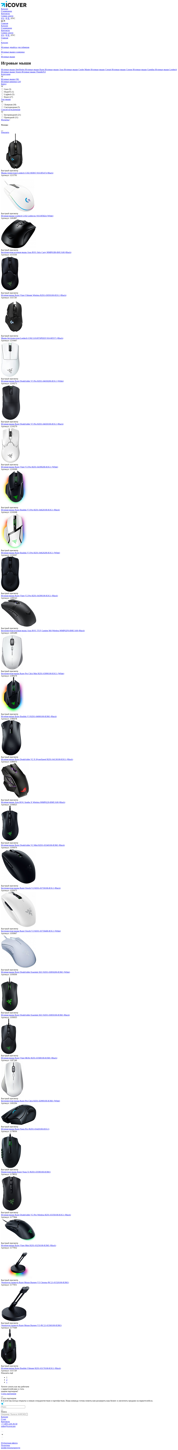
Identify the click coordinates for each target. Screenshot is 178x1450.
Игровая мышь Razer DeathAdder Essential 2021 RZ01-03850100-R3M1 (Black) (35, 1015)
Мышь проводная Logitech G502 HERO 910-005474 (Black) (27, 173)
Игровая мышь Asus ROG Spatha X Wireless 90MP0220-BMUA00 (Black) (33, 802)
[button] (89, 75)
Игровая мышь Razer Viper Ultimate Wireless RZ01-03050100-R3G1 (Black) (33, 295)
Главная (4, 23)
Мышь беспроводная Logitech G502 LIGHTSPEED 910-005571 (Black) (32, 338)
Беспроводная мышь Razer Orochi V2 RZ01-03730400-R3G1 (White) (31, 931)
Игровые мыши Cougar (122, 69)
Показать (5, 132)
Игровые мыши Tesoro (11, 72)
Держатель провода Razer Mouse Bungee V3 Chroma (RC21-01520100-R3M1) (35, 1282)
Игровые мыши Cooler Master (77, 69)
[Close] (2, 130)
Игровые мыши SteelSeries (13, 69)
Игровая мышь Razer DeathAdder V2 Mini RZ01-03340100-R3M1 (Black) (33, 845)
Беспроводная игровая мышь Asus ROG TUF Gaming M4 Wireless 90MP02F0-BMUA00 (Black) (43, 630)
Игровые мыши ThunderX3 (34, 72)
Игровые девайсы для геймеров (15, 47)
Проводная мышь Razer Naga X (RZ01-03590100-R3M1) (26, 1172)
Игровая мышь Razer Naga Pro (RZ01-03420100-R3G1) (25, 1129)
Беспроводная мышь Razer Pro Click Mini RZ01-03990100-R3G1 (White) (32, 673)
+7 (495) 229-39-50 (9, 1424)
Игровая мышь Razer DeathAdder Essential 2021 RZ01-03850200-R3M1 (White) (35, 972)
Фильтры (5, 120)
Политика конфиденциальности (10, 1446)
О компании (6, 11)
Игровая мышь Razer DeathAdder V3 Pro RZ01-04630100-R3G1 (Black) (32, 424)
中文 (7, 18)
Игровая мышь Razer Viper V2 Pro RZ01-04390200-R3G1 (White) (29, 467)
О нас (3, 1419)
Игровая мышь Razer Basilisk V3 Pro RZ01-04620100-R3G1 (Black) (30, 510)
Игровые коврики (11, 81)
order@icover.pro (8, 1426)
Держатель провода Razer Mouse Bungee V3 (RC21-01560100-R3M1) (31, 1325)
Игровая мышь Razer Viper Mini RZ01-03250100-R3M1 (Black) (28, 1245)
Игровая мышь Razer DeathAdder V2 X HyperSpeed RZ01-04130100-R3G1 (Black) (37, 759)
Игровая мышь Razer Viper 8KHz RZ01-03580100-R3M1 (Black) (29, 1058)
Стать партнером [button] (8, 1394)
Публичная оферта (9, 1443)
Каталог (4, 9)
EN (2, 18)
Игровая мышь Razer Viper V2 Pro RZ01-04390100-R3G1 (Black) (29, 596)
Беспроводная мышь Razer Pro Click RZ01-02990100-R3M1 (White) (30, 1101)
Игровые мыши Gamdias (144, 69)
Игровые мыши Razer (35, 69)
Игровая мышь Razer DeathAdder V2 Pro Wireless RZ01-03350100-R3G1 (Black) (36, 1215)
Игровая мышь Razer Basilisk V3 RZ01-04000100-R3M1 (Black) (29, 716)
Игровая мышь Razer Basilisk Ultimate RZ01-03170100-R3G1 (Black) (31, 1368)
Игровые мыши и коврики (13, 52)
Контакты (5, 13)
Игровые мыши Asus (54, 69)
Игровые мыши (8, 57)
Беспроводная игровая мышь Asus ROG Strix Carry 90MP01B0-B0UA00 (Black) (36, 252)
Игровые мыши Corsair (101, 69)
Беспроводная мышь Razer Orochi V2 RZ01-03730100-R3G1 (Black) (31, 888)
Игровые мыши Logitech (166, 69)
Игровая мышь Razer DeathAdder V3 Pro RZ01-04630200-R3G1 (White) (32, 381)
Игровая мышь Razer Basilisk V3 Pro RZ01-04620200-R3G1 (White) (30, 553)
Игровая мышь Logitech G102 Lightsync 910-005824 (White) (27, 216)
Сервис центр (7, 16)
